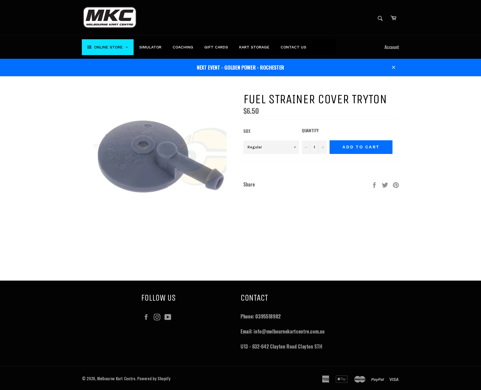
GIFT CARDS (216, 47)
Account (391, 46)
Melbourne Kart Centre (116, 378)
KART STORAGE (254, 47)
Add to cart (361, 146)
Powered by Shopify (154, 378)
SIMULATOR (150, 47)
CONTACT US (293, 47)
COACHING (183, 47)
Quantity (310, 130)
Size (247, 131)
